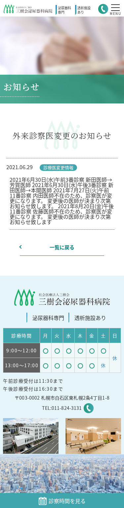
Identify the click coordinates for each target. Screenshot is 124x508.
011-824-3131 (67, 408)
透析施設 (84, 10)
